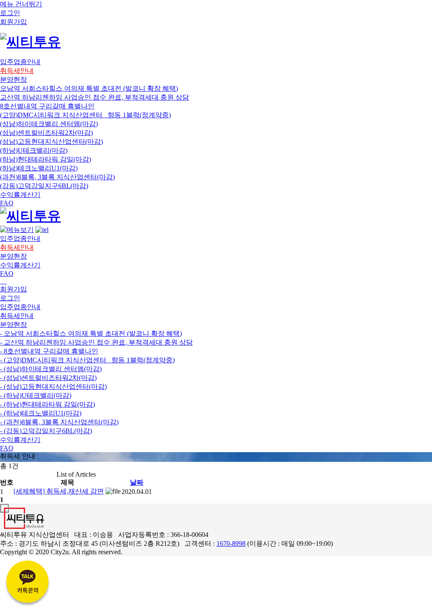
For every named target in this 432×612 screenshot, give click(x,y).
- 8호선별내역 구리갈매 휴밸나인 (49, 351)
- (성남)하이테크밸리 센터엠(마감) (51, 368)
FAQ (7, 448)
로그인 (10, 298)
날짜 (136, 482)
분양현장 (13, 324)
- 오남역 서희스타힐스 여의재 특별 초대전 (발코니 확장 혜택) (91, 333)
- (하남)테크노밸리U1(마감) (40, 413)
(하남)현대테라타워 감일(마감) (45, 159)
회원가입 (13, 289)
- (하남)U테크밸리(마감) (35, 395)
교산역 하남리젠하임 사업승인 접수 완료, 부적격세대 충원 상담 (94, 97)
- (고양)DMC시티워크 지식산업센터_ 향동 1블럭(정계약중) (87, 360)
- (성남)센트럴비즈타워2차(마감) (48, 377)
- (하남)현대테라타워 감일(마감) (47, 404)
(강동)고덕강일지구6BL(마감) (44, 185)
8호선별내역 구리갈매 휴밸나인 (47, 106)
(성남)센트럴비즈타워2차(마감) (46, 132)
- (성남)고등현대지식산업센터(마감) (53, 386)
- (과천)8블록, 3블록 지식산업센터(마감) (59, 422)
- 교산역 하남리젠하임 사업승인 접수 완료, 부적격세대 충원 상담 (96, 342)
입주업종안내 (20, 306)
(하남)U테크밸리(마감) (34, 150)
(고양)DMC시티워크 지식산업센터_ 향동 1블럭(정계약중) (85, 115)
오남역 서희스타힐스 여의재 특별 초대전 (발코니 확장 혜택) (89, 88)
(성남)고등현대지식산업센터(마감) (51, 141)
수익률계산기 (20, 439)
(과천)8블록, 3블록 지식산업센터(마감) (57, 177)
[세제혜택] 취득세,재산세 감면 (59, 491)
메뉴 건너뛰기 (21, 4)
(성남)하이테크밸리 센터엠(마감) (49, 123)
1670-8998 (231, 543)
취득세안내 (17, 315)
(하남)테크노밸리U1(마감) (39, 168)
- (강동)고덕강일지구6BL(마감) (46, 430)
